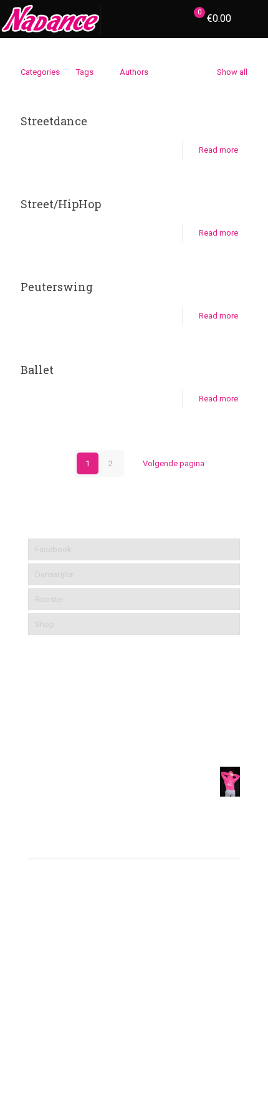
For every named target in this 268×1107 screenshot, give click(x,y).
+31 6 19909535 (83, 906)
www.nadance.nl (85, 956)
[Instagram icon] (147, 1063)
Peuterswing (57, 286)
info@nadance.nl (86, 931)
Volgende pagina (173, 463)
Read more (218, 150)
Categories (40, 72)
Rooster (49, 599)
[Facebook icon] (121, 1063)
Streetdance (54, 120)
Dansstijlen (55, 574)
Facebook (53, 549)
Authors (134, 72)
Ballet (37, 369)
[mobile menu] (251, 18)
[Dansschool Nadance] (50, 18)
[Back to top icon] (242, 1081)
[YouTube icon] (134, 1063)
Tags (84, 72)
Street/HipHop (61, 203)
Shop (44, 624)
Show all (232, 72)
